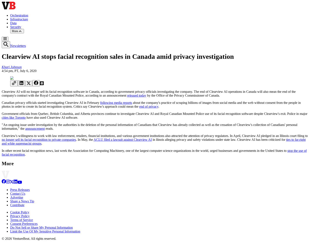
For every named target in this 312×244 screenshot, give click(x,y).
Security (15, 27)
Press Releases (20, 190)
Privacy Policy (20, 216)
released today (136, 95)
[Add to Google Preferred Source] (42, 84)
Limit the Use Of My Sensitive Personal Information (45, 231)
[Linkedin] (15, 182)
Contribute (17, 205)
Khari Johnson (12, 67)
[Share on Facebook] (36, 83)
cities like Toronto (14, 117)
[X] (12, 182)
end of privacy (148, 106)
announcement (35, 128)
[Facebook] (4, 182)
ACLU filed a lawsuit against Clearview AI (123, 139)
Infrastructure (19, 19)
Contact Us (17, 193)
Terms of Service (21, 220)
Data (13, 23)
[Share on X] (28, 83)
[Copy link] (14, 83)
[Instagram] (8, 182)
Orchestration (19, 15)
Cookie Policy (19, 212)
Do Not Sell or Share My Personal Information (41, 227)
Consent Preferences (24, 224)
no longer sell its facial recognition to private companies (39, 139)
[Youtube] (19, 182)
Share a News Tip (22, 201)
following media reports (116, 102)
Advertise (16, 197)
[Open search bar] (6, 44)
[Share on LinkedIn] (21, 83)
